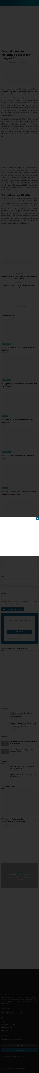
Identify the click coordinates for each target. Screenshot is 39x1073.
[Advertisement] (19, 536)
